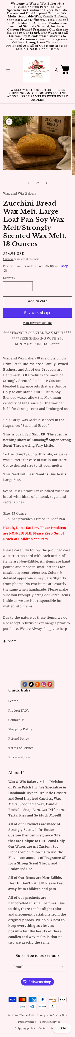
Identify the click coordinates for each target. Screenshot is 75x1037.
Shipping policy (25, 1028)
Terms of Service (21, 748)
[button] (8, 69)
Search (13, 701)
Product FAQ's (18, 710)
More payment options (37, 322)
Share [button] (12, 641)
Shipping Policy (20, 729)
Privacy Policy (19, 757)
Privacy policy (27, 1021)
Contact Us (16, 720)
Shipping (8, 259)
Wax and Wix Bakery (32, 1015)
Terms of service (50, 1021)
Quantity (9, 278)
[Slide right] (46, 183)
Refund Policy (18, 738)
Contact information (51, 1028)
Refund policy (58, 1015)
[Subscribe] (61, 967)
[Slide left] (28, 183)
